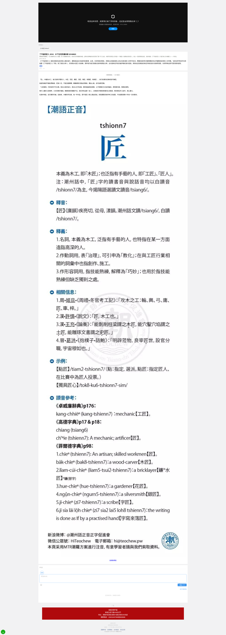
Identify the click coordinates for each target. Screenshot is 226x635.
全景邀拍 (109, 629)
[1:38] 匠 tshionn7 (44, 48)
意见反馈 (122, 629)
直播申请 (103, 629)
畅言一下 (182, 585)
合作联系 (116, 629)
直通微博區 (113, 560)
